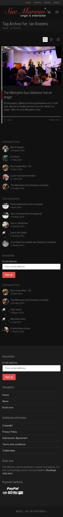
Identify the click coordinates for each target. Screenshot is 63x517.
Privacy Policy (9, 431)
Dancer (47, 2)
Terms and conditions (14, 444)
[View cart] (48, 12)
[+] (31, 66)
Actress (37, 2)
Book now (7, 407)
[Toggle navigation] (57, 12)
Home (5, 395)
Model (56, 2)
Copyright (7, 425)
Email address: (9, 261)
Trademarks (8, 450)
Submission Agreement (14, 438)
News (5, 401)
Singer (28, 2)
